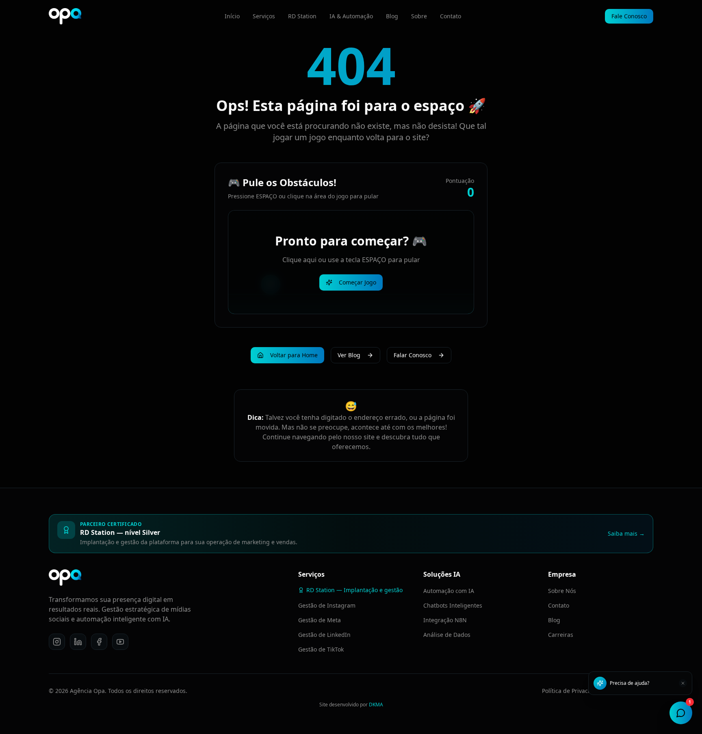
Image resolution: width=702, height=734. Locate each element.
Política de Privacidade (572, 691)
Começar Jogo (357, 282)
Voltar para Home (294, 355)
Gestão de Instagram (326, 605)
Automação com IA (448, 591)
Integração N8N (445, 620)
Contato (450, 16)
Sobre (419, 16)
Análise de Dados (446, 634)
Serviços (264, 16)
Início (232, 16)
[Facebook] (99, 642)
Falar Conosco (412, 355)
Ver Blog (349, 355)
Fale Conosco (629, 16)
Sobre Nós (562, 591)
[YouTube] (120, 642)
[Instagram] (57, 642)
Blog (392, 16)
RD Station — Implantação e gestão (354, 590)
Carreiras (560, 634)
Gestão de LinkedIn (324, 634)
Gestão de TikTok (321, 649)
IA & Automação (351, 16)
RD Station (302, 16)
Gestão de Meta (319, 620)
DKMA (376, 704)
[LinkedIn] (78, 642)
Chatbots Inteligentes (452, 605)
